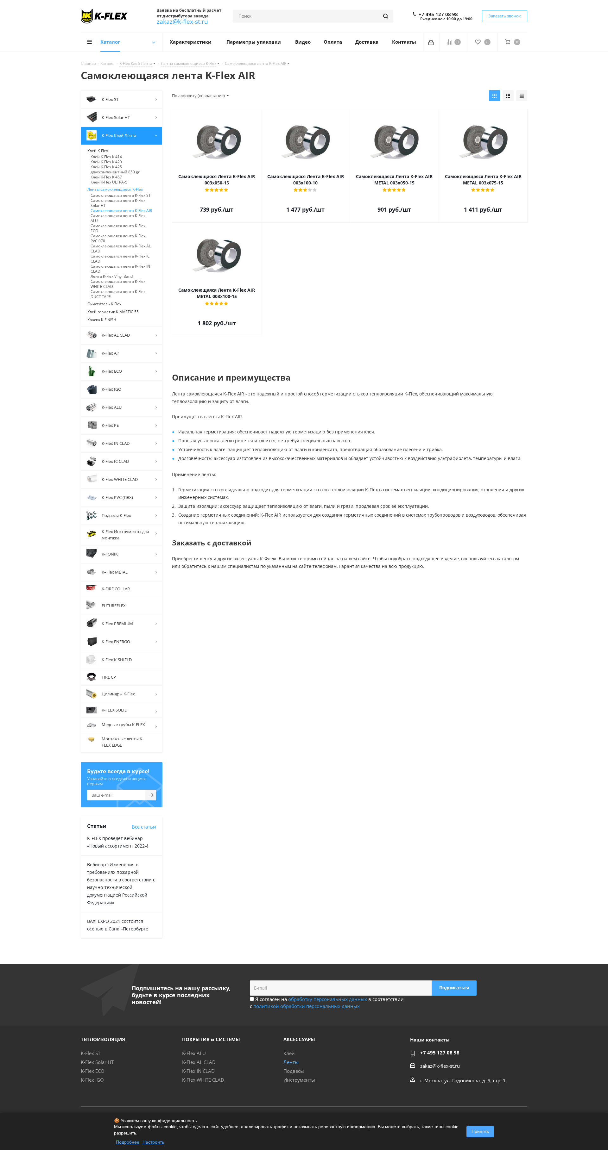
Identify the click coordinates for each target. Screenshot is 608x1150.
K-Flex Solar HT (97, 1062)
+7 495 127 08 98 (438, 14)
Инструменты (299, 1080)
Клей (289, 1053)
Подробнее (127, 1142)
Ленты (291, 1062)
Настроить (153, 1142)
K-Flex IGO (92, 1080)
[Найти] (385, 16)
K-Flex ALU (194, 1053)
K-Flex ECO (92, 1071)
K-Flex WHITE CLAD (203, 1080)
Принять (480, 1131)
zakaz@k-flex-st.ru (182, 21)
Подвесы (293, 1071)
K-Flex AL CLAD (199, 1062)
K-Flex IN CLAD (198, 1071)
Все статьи (144, 827)
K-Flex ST (90, 1053)
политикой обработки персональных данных (306, 1006)
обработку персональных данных (327, 999)
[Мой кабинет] (431, 42)
